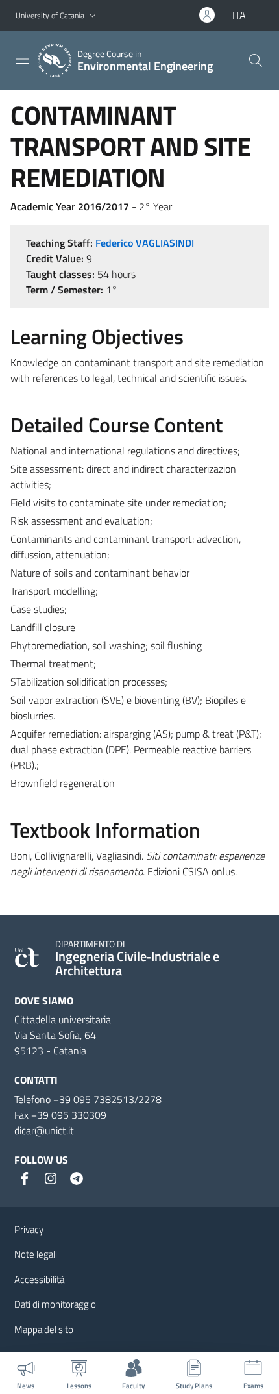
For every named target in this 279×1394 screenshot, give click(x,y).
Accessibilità (39, 1279)
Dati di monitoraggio (55, 1304)
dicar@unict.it (44, 1130)
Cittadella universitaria (62, 1019)
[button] (93, 16)
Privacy (28, 1229)
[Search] (255, 60)
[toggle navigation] (22, 59)
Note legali (35, 1254)
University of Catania (50, 15)
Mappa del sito (43, 1329)
